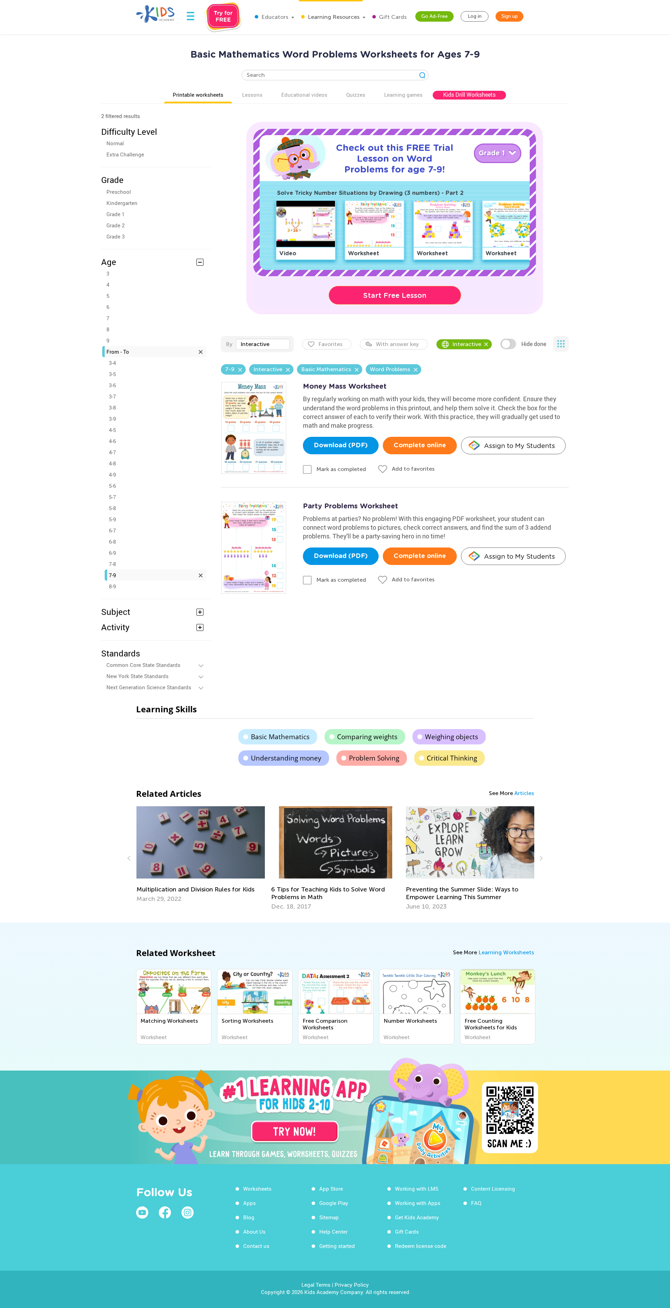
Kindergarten (121, 202)
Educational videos (304, 94)
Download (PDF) (341, 445)
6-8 (112, 541)
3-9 (112, 418)
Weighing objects (451, 736)
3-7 (112, 396)
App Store (331, 1188)
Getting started (337, 1245)
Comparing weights (367, 736)
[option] (200, 858)
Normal (115, 143)
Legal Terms (316, 1284)
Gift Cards (392, 17)
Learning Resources (332, 17)
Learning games (403, 94)
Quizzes (355, 94)
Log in (475, 16)
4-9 (112, 474)
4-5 (112, 429)
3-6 (112, 385)
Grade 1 (115, 214)
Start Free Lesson (394, 295)
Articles (524, 793)
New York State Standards (137, 676)
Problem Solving (374, 758)
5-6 (112, 485)
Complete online (420, 445)
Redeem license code (420, 1245)
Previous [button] (129, 858)
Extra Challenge (125, 154)
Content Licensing (493, 1188)
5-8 (112, 508)
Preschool (118, 191)
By (229, 344)
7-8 (112, 563)
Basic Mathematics (280, 736)
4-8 (112, 463)
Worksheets (257, 1188)
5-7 (112, 496)
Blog (248, 1217)
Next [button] (540, 858)
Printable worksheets (198, 94)
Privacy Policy (352, 1284)
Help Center (333, 1231)
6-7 (112, 530)
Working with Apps (417, 1202)
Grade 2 (115, 225)
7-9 (112, 575)
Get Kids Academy (417, 1217)
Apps (249, 1202)
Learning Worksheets (506, 952)
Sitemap (329, 1217)
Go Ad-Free (434, 16)
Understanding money (286, 758)
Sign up (509, 16)
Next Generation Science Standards (148, 687)
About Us (254, 1231)
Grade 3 (115, 236)
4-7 (112, 452)
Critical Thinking (452, 758)
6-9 (112, 552)
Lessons (252, 94)
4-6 (112, 441)
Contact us (256, 1245)
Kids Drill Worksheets (469, 94)
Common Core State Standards (143, 664)
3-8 (112, 407)
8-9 (112, 586)
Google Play (333, 1202)
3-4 (112, 362)
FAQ (476, 1202)
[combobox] (263, 344)
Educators (274, 17)
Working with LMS (416, 1188)
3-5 (112, 373)
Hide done (533, 344)
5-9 (112, 519)
